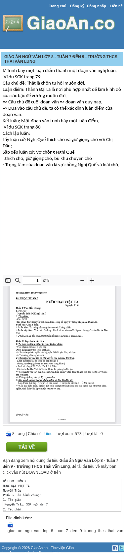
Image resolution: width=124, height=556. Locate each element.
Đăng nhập (96, 6)
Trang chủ (57, 6)
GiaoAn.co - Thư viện (48, 548)
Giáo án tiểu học (36, 553)
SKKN (56, 553)
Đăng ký (77, 6)
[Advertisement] (62, 225)
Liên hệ (116, 6)
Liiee (48, 433)
